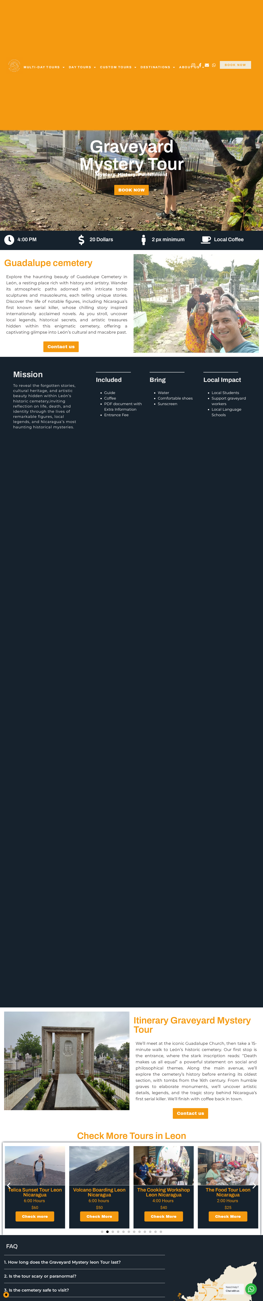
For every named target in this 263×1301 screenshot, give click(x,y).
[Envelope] (207, 65)
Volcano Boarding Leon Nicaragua (35, 1192)
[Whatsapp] (214, 65)
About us (189, 67)
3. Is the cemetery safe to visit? (36, 1290)
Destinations (155, 67)
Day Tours (80, 67)
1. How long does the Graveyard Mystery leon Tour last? (62, 1262)
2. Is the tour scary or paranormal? (40, 1276)
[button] (9, 1186)
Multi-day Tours (42, 67)
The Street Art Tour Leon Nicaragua (228, 1192)
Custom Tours (116, 67)
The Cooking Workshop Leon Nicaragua (99, 1192)
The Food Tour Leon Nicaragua (163, 1192)
